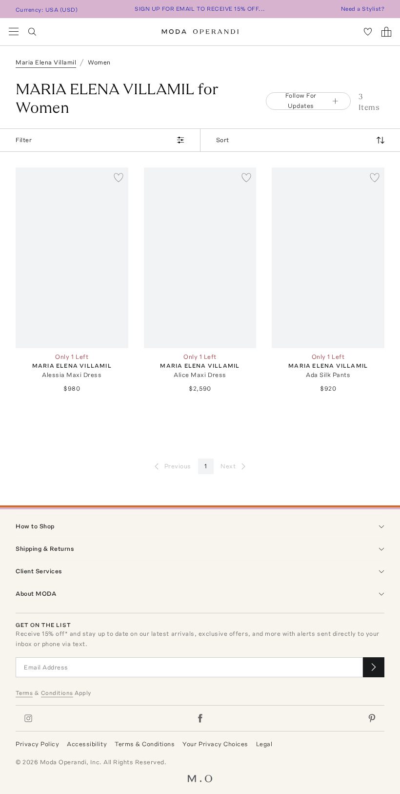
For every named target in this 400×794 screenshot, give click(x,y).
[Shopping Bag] (386, 32)
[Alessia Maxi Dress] (72, 257)
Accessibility (87, 744)
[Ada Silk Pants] (328, 257)
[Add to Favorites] (118, 177)
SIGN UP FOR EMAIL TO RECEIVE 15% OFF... (200, 8)
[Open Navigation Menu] (14, 32)
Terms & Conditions (145, 744)
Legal (264, 744)
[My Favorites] (368, 32)
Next (228, 466)
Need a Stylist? (362, 8)
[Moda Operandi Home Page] (200, 31)
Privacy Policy (37, 744)
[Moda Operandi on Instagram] (28, 718)
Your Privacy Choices (215, 744)
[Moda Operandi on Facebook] (200, 718)
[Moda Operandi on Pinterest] (372, 718)
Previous (177, 466)
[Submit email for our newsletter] (373, 667)
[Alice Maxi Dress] (200, 257)
